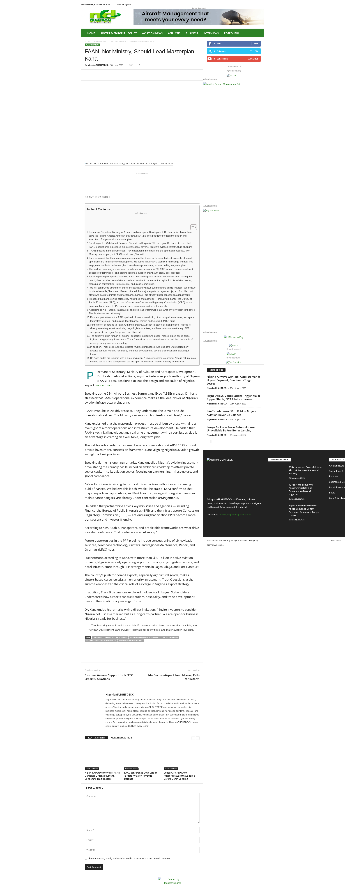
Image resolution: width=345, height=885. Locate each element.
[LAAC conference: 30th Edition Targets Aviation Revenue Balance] (142, 756)
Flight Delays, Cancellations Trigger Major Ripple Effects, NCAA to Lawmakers (233, 397)
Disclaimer (336, 540)
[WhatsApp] (113, 75)
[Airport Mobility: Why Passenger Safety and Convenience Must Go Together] (277, 490)
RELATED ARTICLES (96, 737)
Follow (254, 51)
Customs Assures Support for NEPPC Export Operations (109, 677)
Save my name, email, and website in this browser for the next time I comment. (129, 858)
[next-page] (198, 738)
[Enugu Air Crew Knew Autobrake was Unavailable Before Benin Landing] (182, 756)
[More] (121, 75)
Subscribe (253, 58)
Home (91, 33)
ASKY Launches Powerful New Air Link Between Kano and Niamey (305, 470)
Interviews (211, 33)
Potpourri (231, 33)
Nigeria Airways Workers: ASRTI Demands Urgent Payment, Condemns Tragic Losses (102, 775)
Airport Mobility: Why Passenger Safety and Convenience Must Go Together (301, 489)
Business (192, 33)
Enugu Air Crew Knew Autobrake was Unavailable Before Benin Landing (179, 775)
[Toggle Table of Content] (192, 227)
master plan (103, 385)
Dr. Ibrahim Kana (170, 637)
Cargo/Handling (337, 498)
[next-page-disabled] (213, 441)
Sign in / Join (124, 4)
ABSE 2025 (98, 637)
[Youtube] (261, 4)
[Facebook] (245, 4)
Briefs (332, 492)
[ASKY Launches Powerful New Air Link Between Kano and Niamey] (277, 472)
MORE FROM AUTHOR (121, 737)
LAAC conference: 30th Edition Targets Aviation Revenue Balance (140, 775)
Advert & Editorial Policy (118, 33)
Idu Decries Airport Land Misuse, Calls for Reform (173, 677)
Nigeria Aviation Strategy (130, 641)
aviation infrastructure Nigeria (145, 637)
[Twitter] (96, 75)
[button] (259, 33)
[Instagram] (250, 4)
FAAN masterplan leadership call (101, 641)
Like (256, 43)
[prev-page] (193, 738)
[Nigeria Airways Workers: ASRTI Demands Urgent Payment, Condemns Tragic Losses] (103, 756)
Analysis (174, 33)
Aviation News (152, 33)
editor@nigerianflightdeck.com (235, 514)
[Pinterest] (104, 75)
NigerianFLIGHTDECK (98, 65)
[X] (256, 4)
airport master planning (116, 637)
